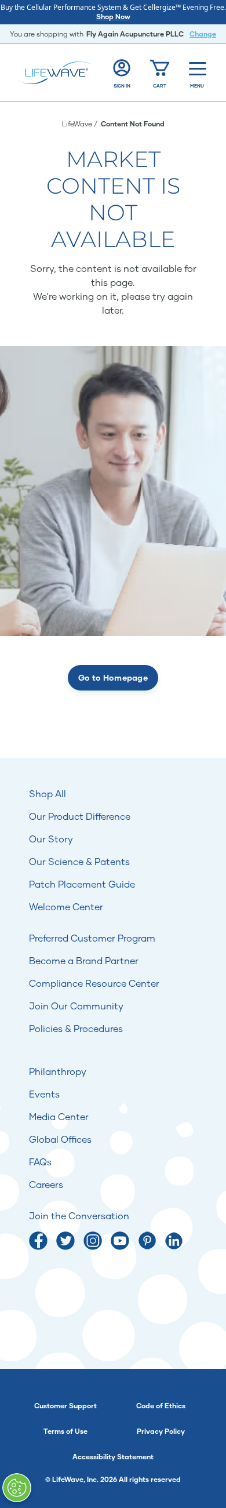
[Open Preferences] (16, 1487)
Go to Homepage (113, 677)
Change (202, 34)
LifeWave (78, 123)
